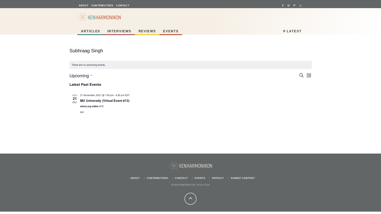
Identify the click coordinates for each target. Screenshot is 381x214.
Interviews (119, 31)
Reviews (147, 31)
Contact (122, 5)
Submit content (243, 178)
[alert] (190, 65)
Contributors (102, 5)
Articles (90, 31)
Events (171, 31)
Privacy (218, 178)
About (84, 5)
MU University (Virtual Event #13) (104, 100)
